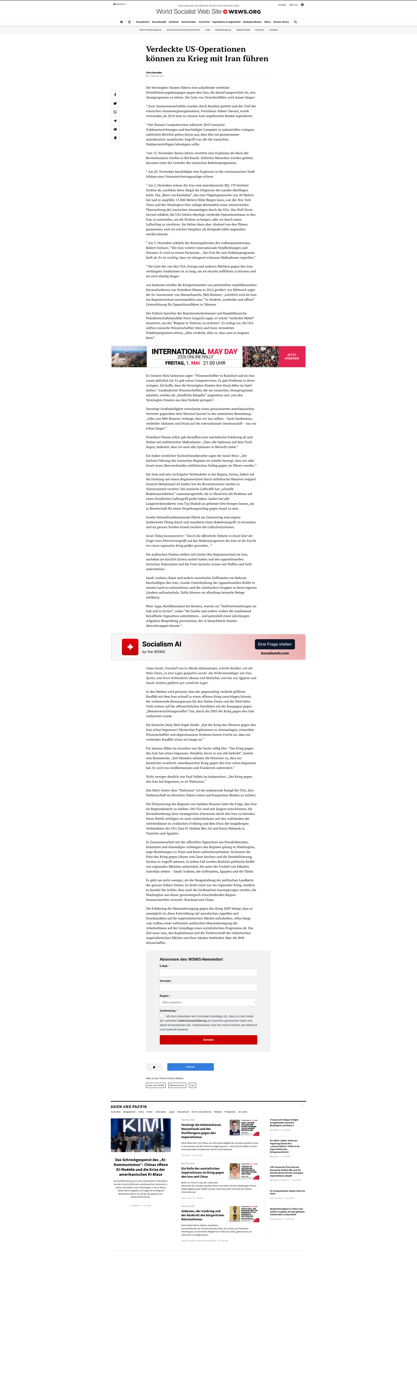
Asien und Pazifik (156, 1085)
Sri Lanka (242, 1111)
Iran (192, 1085)
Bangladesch (129, 1111)
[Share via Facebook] (115, 95)
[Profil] (302, 5)
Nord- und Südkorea (201, 1111)
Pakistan (218, 1111)
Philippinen (230, 1111)
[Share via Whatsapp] (115, 112)
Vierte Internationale (150, 30)
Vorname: (166, 981)
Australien (116, 1111)
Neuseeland (183, 1111)
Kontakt (282, 4)
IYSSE (207, 30)
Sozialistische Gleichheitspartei (183, 30)
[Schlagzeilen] (129, 23)
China (141, 1111)
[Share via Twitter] (115, 103)
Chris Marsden (154, 72)
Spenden (273, 30)
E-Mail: (164, 966)
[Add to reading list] (115, 138)
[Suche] (295, 23)
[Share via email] (115, 129)
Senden (208, 1039)
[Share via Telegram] (115, 120)
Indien (149, 1111)
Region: (164, 996)
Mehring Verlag (223, 30)
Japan (172, 1111)
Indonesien (160, 1111)
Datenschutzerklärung (192, 1020)
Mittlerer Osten (177, 1085)
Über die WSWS (243, 30)
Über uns (293, 4)
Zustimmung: (168, 1010)
